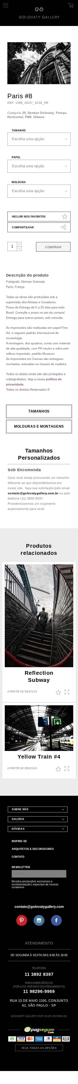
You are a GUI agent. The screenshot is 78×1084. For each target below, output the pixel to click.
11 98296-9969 (39, 991)
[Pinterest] (21, 920)
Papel (16, 157)
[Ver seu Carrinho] (70, 4)
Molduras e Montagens (39, 426)
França (61, 112)
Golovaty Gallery (39, 13)
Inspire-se (19, 841)
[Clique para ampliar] (39, 63)
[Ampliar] (64, 78)
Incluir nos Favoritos (29, 216)
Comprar (53, 247)
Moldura (19, 182)
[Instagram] (39, 920)
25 (24, 112)
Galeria (18, 819)
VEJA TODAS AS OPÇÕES (39, 1048)
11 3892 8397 (39, 974)
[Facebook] (56, 920)
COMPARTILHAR (23, 227)
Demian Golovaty (41, 112)
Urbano (39, 117)
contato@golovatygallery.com (39, 906)
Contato (18, 856)
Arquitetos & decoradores (33, 848)
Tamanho (19, 130)
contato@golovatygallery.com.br (33, 493)
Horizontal (15, 117)
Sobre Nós (20, 809)
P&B (28, 117)
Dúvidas (18, 828)
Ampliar (67, 692)
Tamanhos (39, 411)
